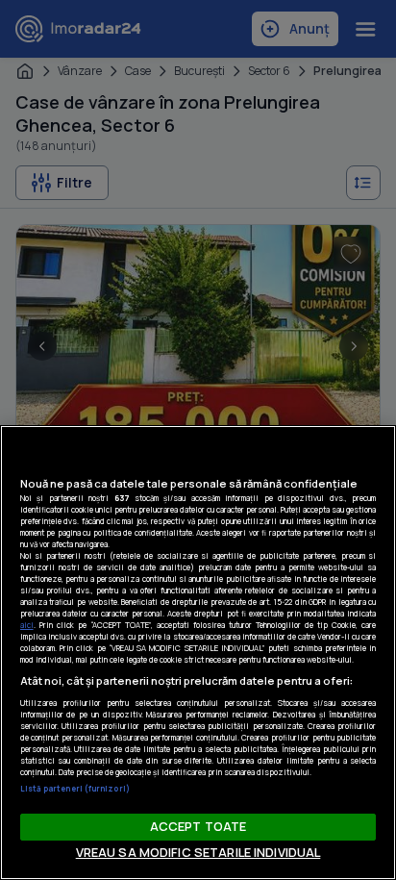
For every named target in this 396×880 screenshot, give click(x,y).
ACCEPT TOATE (198, 826)
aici (27, 624)
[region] (198, 652)
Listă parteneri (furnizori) (75, 788)
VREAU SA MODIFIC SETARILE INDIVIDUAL (198, 852)
